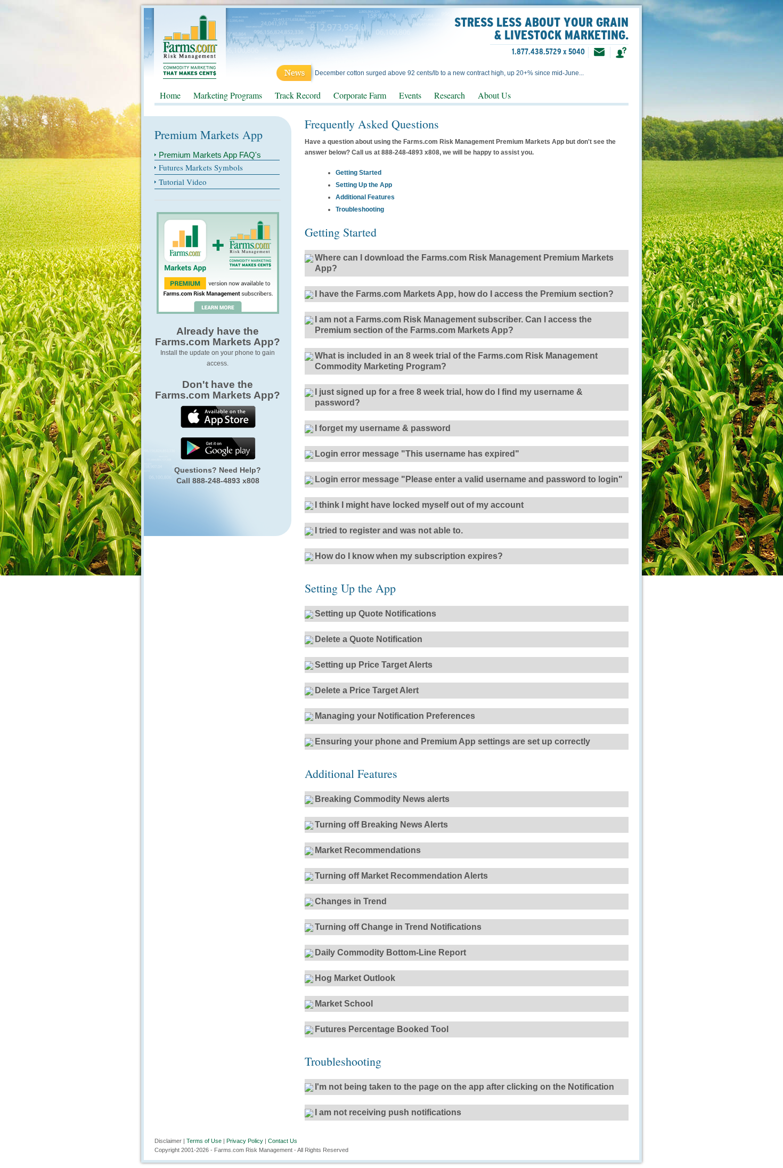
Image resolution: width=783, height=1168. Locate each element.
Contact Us (282, 1141)
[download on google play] (217, 448)
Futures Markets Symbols (201, 167)
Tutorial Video (183, 181)
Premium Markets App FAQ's (210, 154)
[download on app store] (217, 416)
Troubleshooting (360, 209)
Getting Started (358, 172)
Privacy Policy (244, 1141)
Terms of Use (204, 1141)
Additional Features (365, 197)
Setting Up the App (364, 185)
